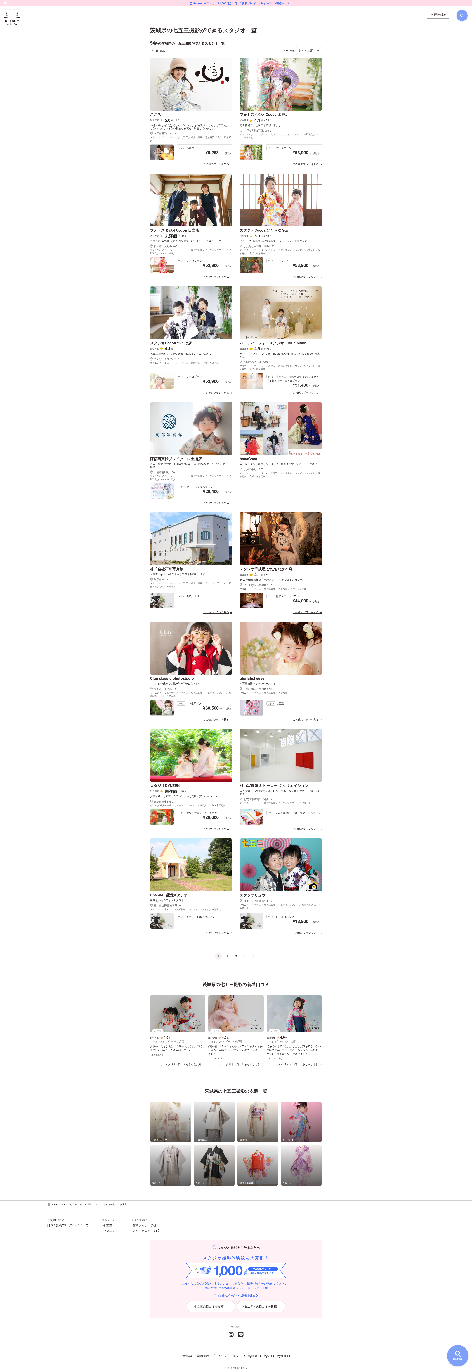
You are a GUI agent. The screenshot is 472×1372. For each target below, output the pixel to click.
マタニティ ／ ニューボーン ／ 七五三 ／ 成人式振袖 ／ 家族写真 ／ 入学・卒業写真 (190, 139)
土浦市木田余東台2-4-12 (258, 689)
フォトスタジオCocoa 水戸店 (264, 114)
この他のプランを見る (216, 164)
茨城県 (123, 1204)
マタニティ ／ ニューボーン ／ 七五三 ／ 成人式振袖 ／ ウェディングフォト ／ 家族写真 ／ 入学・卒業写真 (190, 251)
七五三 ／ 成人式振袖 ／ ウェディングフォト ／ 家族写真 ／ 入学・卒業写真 (187, 805)
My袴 (267, 1356)
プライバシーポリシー (226, 1356)
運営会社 (188, 1356)
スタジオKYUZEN (165, 785)
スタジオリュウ (253, 894)
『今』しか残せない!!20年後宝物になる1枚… (176, 683)
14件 (268, 574)
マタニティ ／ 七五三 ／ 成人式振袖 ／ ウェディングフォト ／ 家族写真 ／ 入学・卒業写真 (280, 906)
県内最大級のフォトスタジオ (167, 900)
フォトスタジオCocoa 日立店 (174, 230)
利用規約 (203, 1356)
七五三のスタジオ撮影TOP (83, 1204)
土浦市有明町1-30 (164, 472)
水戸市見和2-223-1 (165, 133)
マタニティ (110, 1230)
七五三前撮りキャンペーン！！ (258, 683)
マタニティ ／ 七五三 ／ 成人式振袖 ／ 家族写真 (263, 692)
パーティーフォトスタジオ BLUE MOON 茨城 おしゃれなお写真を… (280, 355)
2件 (182, 235)
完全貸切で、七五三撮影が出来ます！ (262, 125)
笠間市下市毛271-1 (165, 689)
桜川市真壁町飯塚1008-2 (258, 901)
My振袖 (252, 1356)
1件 (182, 791)
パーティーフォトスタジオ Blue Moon (273, 342)
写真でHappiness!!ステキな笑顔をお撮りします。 (179, 574)
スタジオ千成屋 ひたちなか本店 (266, 568)
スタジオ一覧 (108, 1204)
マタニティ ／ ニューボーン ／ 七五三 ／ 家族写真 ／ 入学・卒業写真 (184, 362)
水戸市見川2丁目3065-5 (257, 130)
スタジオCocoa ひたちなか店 (264, 230)
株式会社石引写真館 (166, 568)
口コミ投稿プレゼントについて (67, 1225)
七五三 (107, 1225)
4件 (267, 235)
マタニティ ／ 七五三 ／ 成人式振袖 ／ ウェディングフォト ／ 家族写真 (275, 802)
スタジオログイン (144, 1230)
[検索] (462, 15)
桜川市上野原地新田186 (168, 905)
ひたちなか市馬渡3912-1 (258, 585)
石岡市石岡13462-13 (256, 362)
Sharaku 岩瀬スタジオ (169, 894)
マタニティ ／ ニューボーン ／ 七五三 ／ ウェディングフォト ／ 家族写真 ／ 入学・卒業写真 (279, 136)
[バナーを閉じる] (5, 3)
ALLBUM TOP (58, 1204)
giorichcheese (252, 678)
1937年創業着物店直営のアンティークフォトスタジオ (271, 579)
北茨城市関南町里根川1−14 (259, 799)
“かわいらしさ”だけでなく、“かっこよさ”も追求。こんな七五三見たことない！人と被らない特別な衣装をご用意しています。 (190, 127)
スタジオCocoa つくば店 (171, 342)
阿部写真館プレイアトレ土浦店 (176, 458)
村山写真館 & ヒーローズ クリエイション (274, 785)
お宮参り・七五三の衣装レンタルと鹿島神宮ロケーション (183, 796)
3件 (178, 120)
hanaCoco (248, 458)
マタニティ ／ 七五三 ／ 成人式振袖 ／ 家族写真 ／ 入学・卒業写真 (273, 588)
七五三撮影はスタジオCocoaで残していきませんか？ (181, 353)
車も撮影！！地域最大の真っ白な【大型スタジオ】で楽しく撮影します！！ (280, 792)
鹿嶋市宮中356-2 (164, 801)
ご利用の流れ (56, 1220)
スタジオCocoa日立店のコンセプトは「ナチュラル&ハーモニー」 (188, 240)
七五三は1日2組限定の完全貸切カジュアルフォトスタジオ (273, 240)
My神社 (282, 1356)
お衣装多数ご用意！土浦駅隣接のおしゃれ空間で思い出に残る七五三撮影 (190, 465)
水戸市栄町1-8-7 (253, 469)
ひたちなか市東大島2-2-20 (259, 246)
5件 (267, 120)
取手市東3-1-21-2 (164, 579)
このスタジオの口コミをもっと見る (180, 1064)
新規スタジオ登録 (144, 1225)
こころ (155, 114)
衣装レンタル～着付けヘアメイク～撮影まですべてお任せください (278, 464)
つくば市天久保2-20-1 (167, 359)
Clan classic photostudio (172, 678)
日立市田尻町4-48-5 (165, 246)
